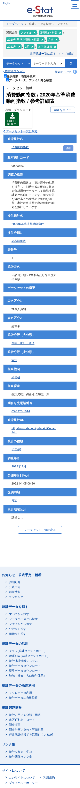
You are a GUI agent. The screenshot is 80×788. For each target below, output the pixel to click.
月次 (14, 500)
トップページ (14, 24)
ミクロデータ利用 (20, 692)
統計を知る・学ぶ (20, 751)
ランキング (16, 596)
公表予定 (15, 587)
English (7, 3)
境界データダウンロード (25, 670)
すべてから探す (19, 614)
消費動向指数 (20, 147)
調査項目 (15, 724)
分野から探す (17, 628)
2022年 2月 (18, 466)
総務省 (15, 377)
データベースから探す (23, 618)
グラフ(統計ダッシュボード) (27, 650)
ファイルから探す (20, 623)
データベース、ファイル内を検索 (30, 80)
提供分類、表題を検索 (21, 76)
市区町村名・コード (22, 719)
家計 (14, 360)
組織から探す (17, 633)
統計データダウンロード (25, 665)
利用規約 (49, 777)
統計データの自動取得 (23, 697)
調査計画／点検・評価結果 (26, 729)
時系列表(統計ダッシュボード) (28, 655)
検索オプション (14, 71)
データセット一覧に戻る (21, 131)
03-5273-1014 (20, 411)
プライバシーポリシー (23, 782)
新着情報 (15, 591)
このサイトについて (22, 777)
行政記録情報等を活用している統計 (32, 734)
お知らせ (15, 582)
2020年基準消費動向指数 (27, 224)
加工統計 (17, 449)
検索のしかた (64, 72)
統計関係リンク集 (20, 756)
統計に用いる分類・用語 (25, 714)
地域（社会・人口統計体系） (27, 675)
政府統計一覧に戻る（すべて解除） (53, 53)
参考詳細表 (18, 241)
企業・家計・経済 (22, 343)
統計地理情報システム (23, 660)
